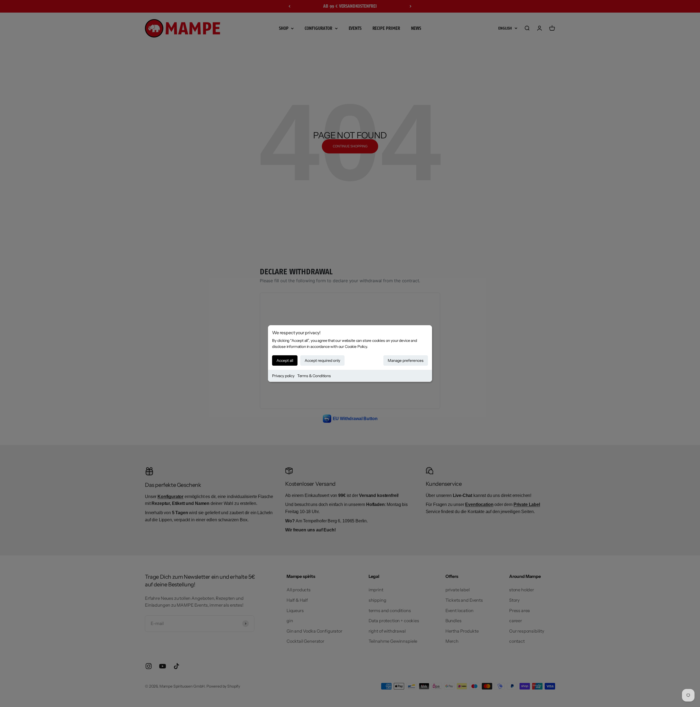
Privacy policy (283, 375)
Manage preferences (406, 360)
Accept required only (322, 360)
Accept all (284, 360)
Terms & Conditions (314, 375)
